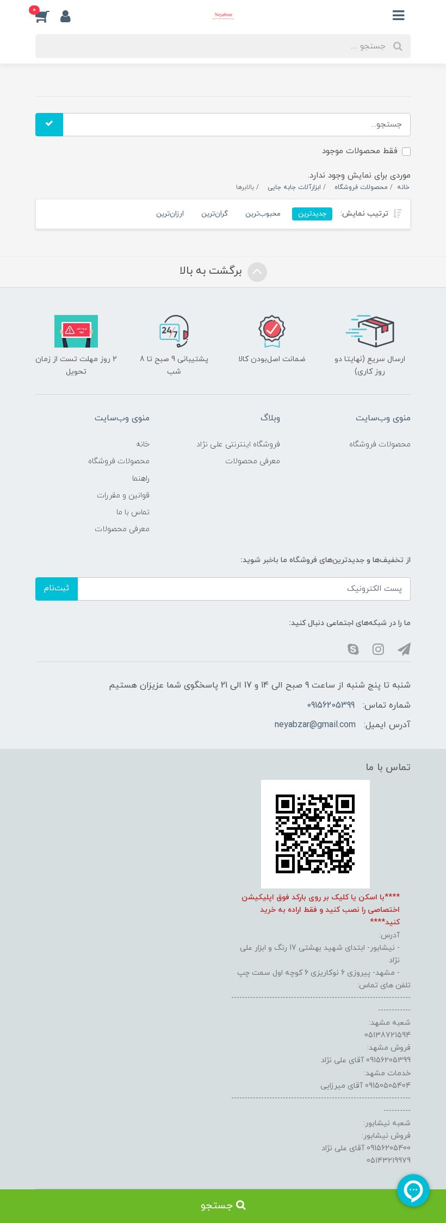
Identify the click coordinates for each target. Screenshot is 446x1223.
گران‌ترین (214, 214)
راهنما (141, 479)
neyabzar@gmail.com (315, 725)
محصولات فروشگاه (380, 444)
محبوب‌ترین (263, 214)
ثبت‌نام (56, 588)
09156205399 (331, 705)
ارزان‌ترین (170, 214)
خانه (143, 444)
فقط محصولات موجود (360, 151)
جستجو (218, 1206)
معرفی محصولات (252, 461)
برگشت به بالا (212, 271)
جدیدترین (312, 214)
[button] (47, 16)
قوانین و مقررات (123, 495)
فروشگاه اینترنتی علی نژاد (238, 444)
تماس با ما (133, 512)
